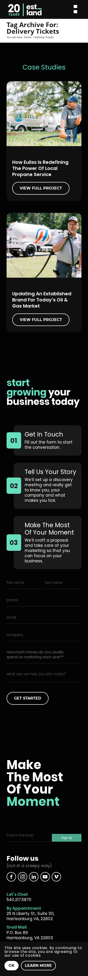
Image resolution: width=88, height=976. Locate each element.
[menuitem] (75, 9)
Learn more (38, 965)
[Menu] (75, 9)
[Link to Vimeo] (56, 876)
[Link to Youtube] (45, 876)
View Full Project (41, 188)
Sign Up (66, 838)
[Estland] (35, 9)
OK (11, 965)
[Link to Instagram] (22, 876)
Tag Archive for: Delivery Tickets (33, 28)
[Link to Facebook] (11, 876)
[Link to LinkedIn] (33, 876)
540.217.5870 (19, 899)
